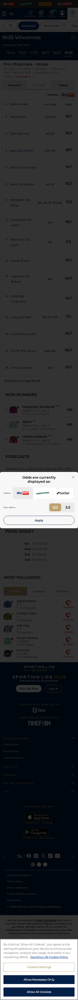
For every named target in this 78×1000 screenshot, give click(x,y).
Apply (39, 520)
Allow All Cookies (39, 992)
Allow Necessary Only (39, 979)
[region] (39, 969)
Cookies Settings (39, 967)
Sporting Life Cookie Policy (49, 957)
